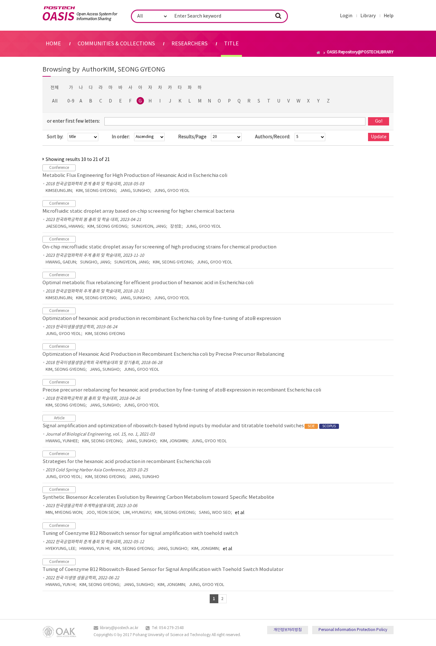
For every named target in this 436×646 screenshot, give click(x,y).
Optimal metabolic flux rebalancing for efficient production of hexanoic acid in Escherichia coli (147, 282)
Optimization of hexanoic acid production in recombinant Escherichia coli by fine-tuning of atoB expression (161, 318)
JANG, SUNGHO (135, 190)
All (54, 101)
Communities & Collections (116, 44)
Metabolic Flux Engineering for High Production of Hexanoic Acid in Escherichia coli (134, 175)
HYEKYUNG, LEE (60, 548)
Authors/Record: (272, 137)
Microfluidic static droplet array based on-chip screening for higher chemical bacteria (138, 211)
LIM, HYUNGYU (137, 512)
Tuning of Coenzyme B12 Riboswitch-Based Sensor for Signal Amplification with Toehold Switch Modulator (162, 569)
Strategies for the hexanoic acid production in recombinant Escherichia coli (126, 461)
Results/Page (192, 137)
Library (368, 16)
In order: (121, 137)
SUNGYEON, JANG (149, 226)
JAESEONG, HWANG (64, 226)
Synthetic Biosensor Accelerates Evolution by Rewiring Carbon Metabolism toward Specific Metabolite (158, 497)
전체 (54, 87)
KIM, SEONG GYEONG (96, 190)
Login (346, 16)
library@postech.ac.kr (119, 628)
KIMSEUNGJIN (59, 190)
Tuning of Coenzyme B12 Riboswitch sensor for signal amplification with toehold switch (140, 533)
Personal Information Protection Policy (353, 630)
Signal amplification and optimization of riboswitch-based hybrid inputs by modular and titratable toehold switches (189, 426)
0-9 (70, 101)
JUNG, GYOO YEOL (172, 190)
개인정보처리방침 (288, 630)
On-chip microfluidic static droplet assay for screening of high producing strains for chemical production (159, 247)
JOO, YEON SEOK (102, 512)
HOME (53, 44)
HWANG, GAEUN (61, 262)
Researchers (189, 44)
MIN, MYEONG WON (64, 512)
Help (389, 16)
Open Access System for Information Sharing (79, 13)
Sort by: (55, 137)
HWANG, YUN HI (94, 548)
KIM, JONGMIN (173, 441)
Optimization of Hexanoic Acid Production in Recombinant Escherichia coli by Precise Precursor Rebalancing (163, 354)
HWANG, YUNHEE (62, 441)
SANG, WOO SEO (215, 512)
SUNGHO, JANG (95, 262)
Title (231, 44)
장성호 (176, 226)
